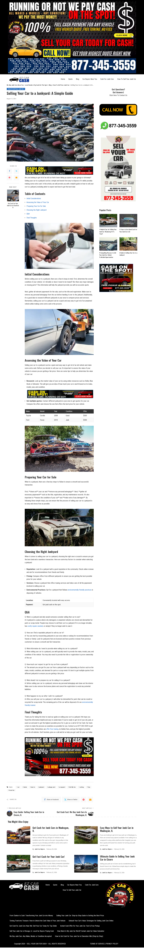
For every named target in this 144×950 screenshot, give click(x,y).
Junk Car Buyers (40, 849)
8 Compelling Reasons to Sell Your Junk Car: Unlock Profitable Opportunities (107, 255)
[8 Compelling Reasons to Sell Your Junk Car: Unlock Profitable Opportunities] (108, 244)
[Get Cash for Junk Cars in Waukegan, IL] (18, 835)
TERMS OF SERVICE (97, 944)
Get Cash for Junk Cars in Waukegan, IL (51, 829)
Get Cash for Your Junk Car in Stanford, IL (13, 205)
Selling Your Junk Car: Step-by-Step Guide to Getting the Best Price (80, 915)
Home (63, 79)
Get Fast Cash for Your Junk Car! (49, 856)
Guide (25, 787)
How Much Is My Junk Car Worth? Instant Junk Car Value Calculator (80, 931)
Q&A (28, 214)
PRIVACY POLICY (111, 944)
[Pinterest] (9, 177)
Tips (89, 787)
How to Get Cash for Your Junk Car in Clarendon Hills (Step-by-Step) (79, 936)
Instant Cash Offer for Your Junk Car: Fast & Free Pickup (80, 926)
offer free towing (52, 729)
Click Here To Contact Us (118, 95)
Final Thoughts (32, 218)
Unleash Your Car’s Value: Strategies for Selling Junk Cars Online (91, 921)
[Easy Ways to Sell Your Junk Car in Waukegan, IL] (86, 835)
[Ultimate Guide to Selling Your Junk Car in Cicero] (86, 864)
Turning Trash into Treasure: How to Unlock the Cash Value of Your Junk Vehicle (37, 921)
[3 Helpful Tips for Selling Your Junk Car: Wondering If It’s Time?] (108, 220)
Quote (70, 79)
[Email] (16, 177)
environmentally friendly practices (79, 590)
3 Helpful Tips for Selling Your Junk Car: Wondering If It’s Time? (108, 231)
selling (82, 787)
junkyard (41, 787)
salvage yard (51, 787)
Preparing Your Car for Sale (36, 206)
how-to (33, 787)
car (18, 787)
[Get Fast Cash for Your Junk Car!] (18, 864)
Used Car (12, 790)
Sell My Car (72, 787)
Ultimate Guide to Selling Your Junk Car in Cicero (117, 858)
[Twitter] (16, 171)
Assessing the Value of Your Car (38, 202)
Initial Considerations (34, 198)
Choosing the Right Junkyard (36, 210)
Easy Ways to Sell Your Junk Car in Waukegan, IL (116, 829)
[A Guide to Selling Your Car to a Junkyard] (128, 244)
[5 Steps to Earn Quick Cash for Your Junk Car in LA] (128, 220)
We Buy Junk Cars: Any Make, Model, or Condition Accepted (31, 936)
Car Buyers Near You (89, 79)
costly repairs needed (35, 626)
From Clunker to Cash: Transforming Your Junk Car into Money (31, 915)
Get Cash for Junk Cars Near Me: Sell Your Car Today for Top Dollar (33, 926)
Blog (77, 79)
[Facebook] (9, 171)
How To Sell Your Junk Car (126, 79)
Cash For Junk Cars (107, 79)
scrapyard (62, 787)
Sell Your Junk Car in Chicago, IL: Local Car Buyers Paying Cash (32, 931)
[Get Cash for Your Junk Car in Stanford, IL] (13, 195)
